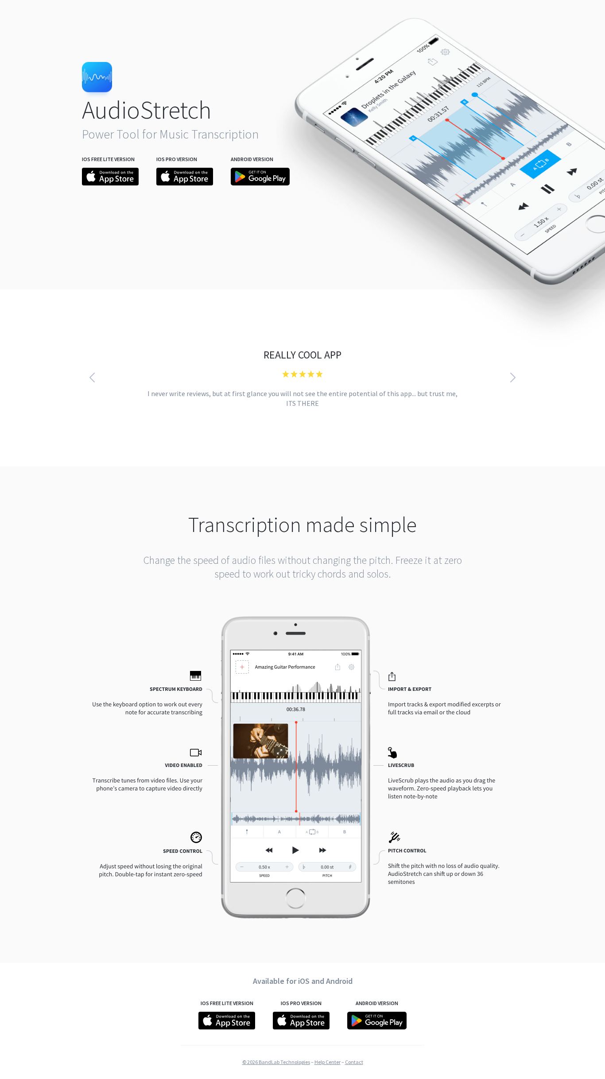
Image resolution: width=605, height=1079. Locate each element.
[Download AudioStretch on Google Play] (260, 182)
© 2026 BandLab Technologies (276, 1062)
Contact (354, 1062)
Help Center (327, 1062)
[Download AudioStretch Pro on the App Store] (184, 182)
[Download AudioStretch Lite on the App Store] (110, 182)
